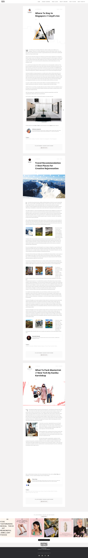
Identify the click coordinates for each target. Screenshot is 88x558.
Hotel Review (29, 138)
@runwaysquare (44, 147)
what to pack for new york (32, 492)
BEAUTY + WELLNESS (63, 1)
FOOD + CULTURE (72, 1)
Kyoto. (51, 125)
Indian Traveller (35, 138)
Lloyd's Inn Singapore (44, 138)
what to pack (54, 491)
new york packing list (35, 491)
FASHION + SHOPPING (46, 1)
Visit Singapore (53, 138)
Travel (42, 491)
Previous (25, 110)
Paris (55, 474)
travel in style (47, 491)
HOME (39, 1)
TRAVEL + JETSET (55, 1)
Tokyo (57, 474)
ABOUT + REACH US (81, 1)
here (35, 125)
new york (28, 491)
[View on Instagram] (7, 527)
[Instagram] (26, 485)
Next (63, 110)
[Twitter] (28, 485)
